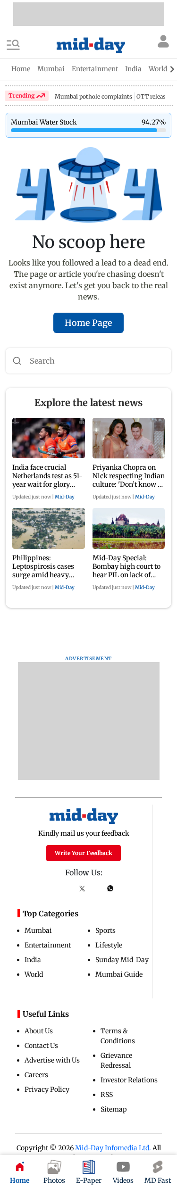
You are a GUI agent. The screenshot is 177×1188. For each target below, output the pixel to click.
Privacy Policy (47, 1089)
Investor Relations (129, 1080)
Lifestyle (108, 945)
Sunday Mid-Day (122, 959)
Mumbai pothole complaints (93, 96)
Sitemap (114, 1109)
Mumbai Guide (119, 974)
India (33, 959)
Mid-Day (65, 497)
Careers (36, 1075)
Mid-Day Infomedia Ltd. (113, 1148)
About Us (39, 1031)
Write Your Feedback (83, 852)
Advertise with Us (52, 1060)
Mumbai (38, 930)
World (34, 974)
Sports (105, 930)
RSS (107, 1094)
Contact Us (41, 1045)
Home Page (88, 322)
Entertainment (48, 945)
